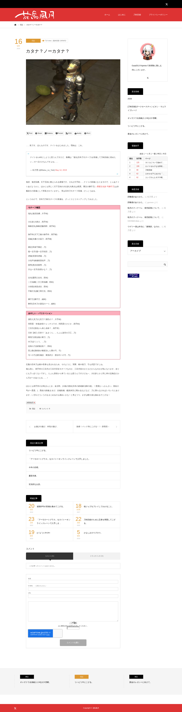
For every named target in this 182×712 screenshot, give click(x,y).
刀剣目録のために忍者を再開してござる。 (100, 521)
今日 (164, 154)
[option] (39, 681)
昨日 (159, 154)
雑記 (21, 677)
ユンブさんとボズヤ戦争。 (155, 177)
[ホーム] (15, 25)
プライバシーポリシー (158, 15)
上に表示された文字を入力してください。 (73, 626)
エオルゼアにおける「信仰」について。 (160, 174)
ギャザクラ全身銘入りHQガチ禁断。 (143, 118)
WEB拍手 (31, 402)
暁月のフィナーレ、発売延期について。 (144, 208)
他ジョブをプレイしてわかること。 (99, 506)
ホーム (107, 15)
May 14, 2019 (61, 170)
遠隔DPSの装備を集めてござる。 (51, 506)
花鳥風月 (96, 708)
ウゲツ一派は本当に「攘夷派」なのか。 (144, 226)
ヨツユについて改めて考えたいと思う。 (160, 162)
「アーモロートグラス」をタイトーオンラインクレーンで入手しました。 (59, 459)
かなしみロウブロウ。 (93, 533)
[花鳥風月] (34, 15)
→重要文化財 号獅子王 (104, 186)
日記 (33, 41)
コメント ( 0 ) (49, 556)
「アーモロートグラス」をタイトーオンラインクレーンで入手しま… (53, 521)
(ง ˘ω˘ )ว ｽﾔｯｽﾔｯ (43, 533)
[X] (148, 76)
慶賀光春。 (33, 476)
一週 (154, 154)
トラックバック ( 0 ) (96, 556)
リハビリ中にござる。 (38, 450)
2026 (130, 99)
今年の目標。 (34, 467)
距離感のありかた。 (136, 197)
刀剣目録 (137, 15)
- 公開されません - (37, 586)
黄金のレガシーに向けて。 (139, 134)
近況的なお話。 (35, 484)
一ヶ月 (147, 154)
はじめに (122, 15)
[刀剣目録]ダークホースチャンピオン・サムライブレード (147, 108)
